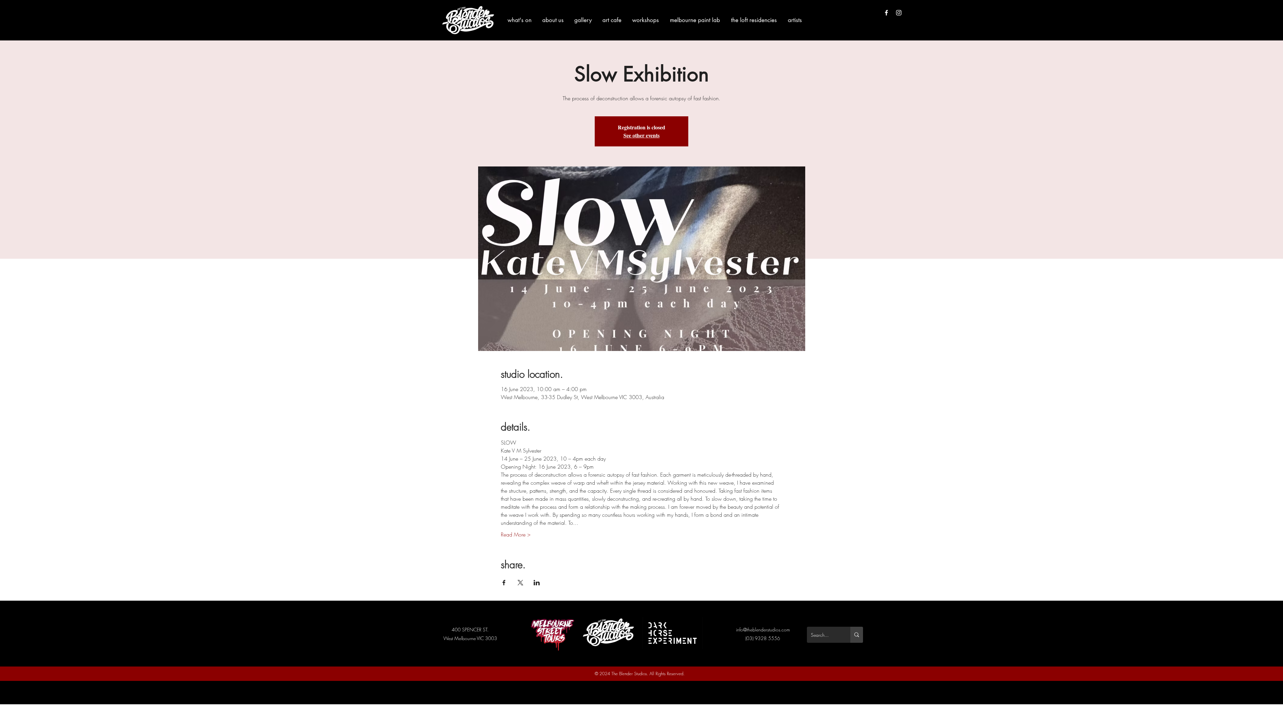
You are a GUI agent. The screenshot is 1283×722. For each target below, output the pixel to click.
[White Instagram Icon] (898, 12)
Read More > (516, 534)
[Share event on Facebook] (504, 582)
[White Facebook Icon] (886, 12)
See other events (641, 135)
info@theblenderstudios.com (763, 629)
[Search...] (856, 635)
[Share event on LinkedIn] (537, 582)
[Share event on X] (520, 582)
